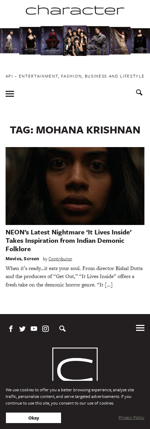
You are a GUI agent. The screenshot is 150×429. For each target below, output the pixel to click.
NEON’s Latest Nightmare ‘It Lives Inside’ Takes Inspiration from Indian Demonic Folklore (69, 240)
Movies (13, 258)
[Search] (139, 93)
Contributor (60, 258)
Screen (31, 258)
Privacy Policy (131, 417)
